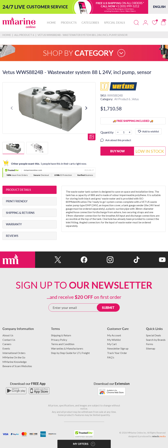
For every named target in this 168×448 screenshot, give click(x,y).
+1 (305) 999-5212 (127, 6)
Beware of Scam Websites (17, 366)
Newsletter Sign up (117, 348)
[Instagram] (100, 259)
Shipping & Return (61, 335)
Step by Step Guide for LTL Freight (70, 352)
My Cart (112, 344)
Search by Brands (156, 339)
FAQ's (110, 357)
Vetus (135, 99)
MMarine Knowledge (14, 361)
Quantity (107, 132)
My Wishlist (114, 339)
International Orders (13, 352)
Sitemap (150, 348)
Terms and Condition (62, 344)
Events (6, 348)
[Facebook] (74, 259)
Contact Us (8, 339)
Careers (6, 344)
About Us (7, 335)
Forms (149, 344)
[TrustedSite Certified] (84, 434)
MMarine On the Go (13, 357)
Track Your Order (117, 352)
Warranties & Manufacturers (67, 348)
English (159, 7)
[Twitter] (48, 259)
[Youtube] (152, 259)
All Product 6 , (123, 99)
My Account (114, 335)
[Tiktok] (126, 259)
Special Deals (153, 335)
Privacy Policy (59, 339)
